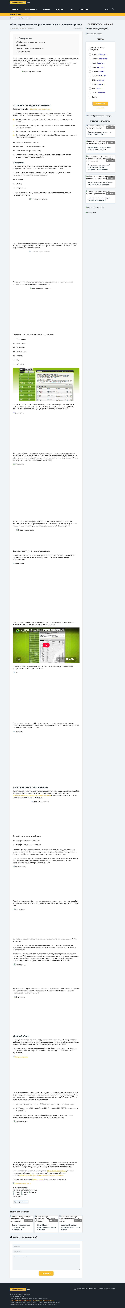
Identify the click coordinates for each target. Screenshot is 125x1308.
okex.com (100, 80)
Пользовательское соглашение (20, 1300)
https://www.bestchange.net (40, 109)
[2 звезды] (25, 1192)
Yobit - (97, 88)
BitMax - (98, 71)
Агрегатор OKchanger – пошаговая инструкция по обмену (41, 1175)
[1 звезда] (17, 1192)
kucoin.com (102, 76)
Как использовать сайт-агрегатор (30, 48)
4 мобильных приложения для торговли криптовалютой (99, 199)
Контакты (101, 1289)
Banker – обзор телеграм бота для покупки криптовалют (21, 1227)
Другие (94, 97)
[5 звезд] (24, 1194)
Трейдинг (60, 9)
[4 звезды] (17, 1194)
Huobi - (98, 63)
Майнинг (46, 9)
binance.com (103, 59)
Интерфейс (21, 45)
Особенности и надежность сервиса (30, 42)
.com (20, 2)
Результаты (100, 108)
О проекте (92, 1289)
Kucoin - (99, 76)
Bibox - (98, 67)
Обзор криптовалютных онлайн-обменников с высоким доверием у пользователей (99, 167)
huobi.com (100, 63)
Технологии (83, 9)
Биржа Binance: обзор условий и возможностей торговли (99, 148)
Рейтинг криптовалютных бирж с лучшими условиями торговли (100, 184)
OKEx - (98, 80)
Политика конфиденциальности (43, 1300)
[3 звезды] (33, 1192)
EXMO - (98, 84)
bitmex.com (102, 54)
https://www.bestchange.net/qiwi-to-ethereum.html (32, 795)
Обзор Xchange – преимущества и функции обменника (46, 1227)
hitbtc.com (101, 93)
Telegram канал (37, 1179)
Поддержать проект (80, 1289)
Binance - (99, 59)
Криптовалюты (30, 9)
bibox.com (100, 67)
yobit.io (99, 88)
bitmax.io (101, 71)
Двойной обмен (23, 51)
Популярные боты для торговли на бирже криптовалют (99, 133)
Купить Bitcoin (15, 14)
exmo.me (101, 84)
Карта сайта (110, 1289)
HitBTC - (98, 93)
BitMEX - (99, 54)
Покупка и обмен (22, 1202)
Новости (14, 9)
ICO (71, 9)
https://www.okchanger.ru (56, 1171)
